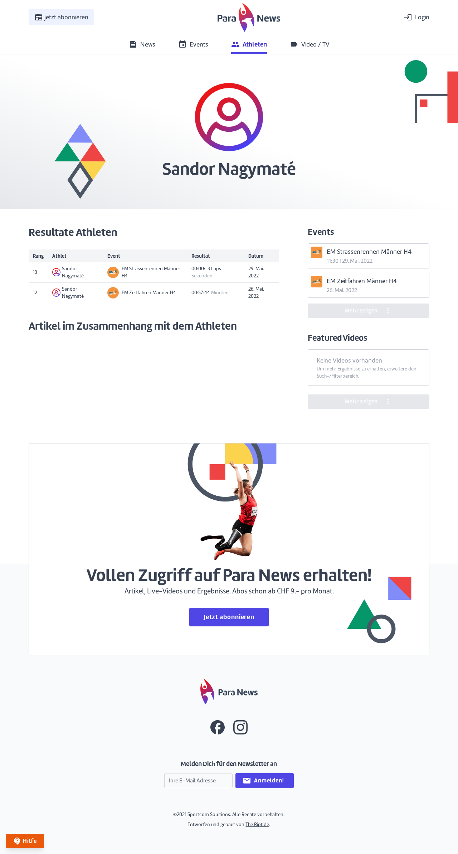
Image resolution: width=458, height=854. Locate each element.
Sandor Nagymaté (73, 272)
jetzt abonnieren (61, 17)
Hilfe (25, 841)
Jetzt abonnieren (229, 617)
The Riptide (257, 824)
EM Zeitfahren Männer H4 (149, 293)
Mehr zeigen (368, 310)
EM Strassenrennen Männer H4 (151, 272)
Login (416, 17)
